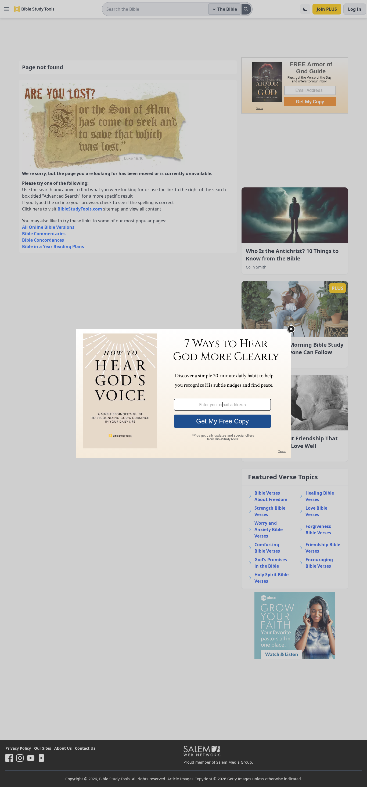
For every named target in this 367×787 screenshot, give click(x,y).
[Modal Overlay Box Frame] (183, 393)
